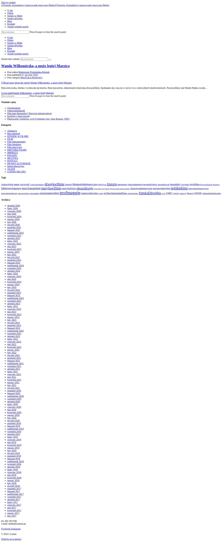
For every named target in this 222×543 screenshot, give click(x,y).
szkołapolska (132, 193)
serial (101, 193)
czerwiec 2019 (14, 439)
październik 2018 (15, 461)
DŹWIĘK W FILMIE (17, 136)
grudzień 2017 (14, 488)
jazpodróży (175, 184)
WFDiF (198, 193)
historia (112, 184)
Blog (9, 48)
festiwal (68, 184)
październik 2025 (15, 233)
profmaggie (70, 192)
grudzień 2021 (14, 358)
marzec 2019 (13, 448)
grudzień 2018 (14, 456)
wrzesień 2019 (14, 431)
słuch (163, 193)
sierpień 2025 (13, 238)
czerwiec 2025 (14, 243)
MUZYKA (26, 77)
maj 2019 (11, 442)
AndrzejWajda (7, 184)
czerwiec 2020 (14, 407)
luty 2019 (11, 450)
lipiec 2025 (12, 241)
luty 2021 (11, 385)
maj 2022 (11, 344)
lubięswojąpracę (11, 188)
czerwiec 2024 (14, 276)
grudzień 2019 (14, 423)
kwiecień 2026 (14, 216)
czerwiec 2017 (14, 505)
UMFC (169, 193)
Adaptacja (12, 131)
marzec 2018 (13, 480)
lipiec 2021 (12, 371)
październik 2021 (15, 363)
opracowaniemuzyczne (141, 188)
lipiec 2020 (12, 404)
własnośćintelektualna (211, 193)
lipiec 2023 (12, 306)
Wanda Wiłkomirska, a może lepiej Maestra (35, 66)
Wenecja (190, 193)
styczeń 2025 (13, 257)
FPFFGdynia (102, 184)
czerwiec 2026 (14, 211)
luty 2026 (11, 222)
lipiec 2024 (12, 273)
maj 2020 (11, 409)
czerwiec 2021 (14, 374)
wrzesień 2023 (14, 301)
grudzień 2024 (14, 260)
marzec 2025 (13, 252)
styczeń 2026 (13, 224)
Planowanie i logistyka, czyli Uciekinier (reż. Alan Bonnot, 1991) (38, 119)
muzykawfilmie (51, 188)
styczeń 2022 (13, 355)
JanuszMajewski (163, 185)
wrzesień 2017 (14, 497)
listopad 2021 (13, 360)
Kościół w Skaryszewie (18, 116)
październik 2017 (15, 494)
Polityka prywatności (11, 539)
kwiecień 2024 (14, 282)
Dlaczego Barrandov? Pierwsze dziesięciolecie (29, 113)
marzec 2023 (13, 317)
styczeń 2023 (13, 322)
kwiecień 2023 (14, 314)
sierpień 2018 (13, 467)
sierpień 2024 (13, 271)
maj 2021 (11, 377)
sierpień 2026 (13, 205)
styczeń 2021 (13, 388)
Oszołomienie (13, 108)
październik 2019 (15, 429)
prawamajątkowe (9, 193)
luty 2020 (11, 418)
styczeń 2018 (13, 486)
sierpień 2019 (13, 434)
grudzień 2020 (14, 390)
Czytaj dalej (27, 93)
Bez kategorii (13, 133)
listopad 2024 (13, 263)
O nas (10, 37)
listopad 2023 (13, 295)
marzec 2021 (13, 382)
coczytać (25, 184)
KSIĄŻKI (12, 155)
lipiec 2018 (12, 469)
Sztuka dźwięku (15, 45)
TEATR (11, 169)
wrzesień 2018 (14, 464)
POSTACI (37, 77)
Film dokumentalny (16, 141)
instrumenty (122, 184)
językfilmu (195, 184)
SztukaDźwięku (150, 193)
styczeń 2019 (13, 453)
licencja (216, 185)
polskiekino (179, 188)
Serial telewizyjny (15, 166)
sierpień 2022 (13, 336)
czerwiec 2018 (14, 472)
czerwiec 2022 (14, 341)
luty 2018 (11, 483)
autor (16, 184)
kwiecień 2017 (14, 510)
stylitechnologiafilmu (115, 193)
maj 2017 (11, 507)
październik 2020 (15, 396)
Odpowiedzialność (16, 110)
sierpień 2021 (13, 369)
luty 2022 (11, 352)
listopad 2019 (13, 426)
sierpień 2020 (13, 401)
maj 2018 (11, 475)
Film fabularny (14, 144)
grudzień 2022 (14, 325)
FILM (10, 139)
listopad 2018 (13, 458)
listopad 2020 (13, 393)
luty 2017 (11, 516)
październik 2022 (15, 331)
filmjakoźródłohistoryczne (84, 184)
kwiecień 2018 (14, 477)
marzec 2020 (13, 415)
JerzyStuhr (185, 185)
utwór (176, 193)
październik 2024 (15, 265)
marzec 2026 (13, 219)
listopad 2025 (13, 230)
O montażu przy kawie (101, 189)
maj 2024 (11, 279)
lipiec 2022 (12, 339)
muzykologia (69, 188)
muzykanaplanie (31, 188)
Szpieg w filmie (14, 43)
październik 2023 (15, 298)
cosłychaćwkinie (37, 185)
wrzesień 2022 (14, 333)
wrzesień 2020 (14, 399)
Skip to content (8, 2)
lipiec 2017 (12, 502)
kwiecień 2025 (14, 249)
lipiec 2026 (12, 208)
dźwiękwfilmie (54, 184)
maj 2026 (11, 214)
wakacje (182, 193)
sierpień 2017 (13, 499)
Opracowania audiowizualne (120, 189)
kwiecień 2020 (14, 412)
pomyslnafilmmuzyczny (198, 188)
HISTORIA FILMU (17, 150)
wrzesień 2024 (14, 268)
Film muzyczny (14, 147)
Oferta (10, 40)
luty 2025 (11, 254)
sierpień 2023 (13, 303)
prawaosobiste (23, 193)
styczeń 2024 (13, 290)
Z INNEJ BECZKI (16, 171)
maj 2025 (11, 246)
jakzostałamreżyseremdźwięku (142, 184)
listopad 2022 (13, 328)
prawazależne (35, 193)
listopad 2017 (13, 491)
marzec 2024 (13, 284)
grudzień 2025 (14, 227)
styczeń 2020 (13, 420)
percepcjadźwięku (161, 188)
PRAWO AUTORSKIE (19, 163)
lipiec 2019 (12, 437)
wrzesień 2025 (14, 235)
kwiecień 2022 (14, 347)
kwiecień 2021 (14, 380)
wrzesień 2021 (14, 366)
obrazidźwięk (84, 188)
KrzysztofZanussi (206, 184)
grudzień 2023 (14, 292)
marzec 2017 (13, 513)
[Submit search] (50, 59)
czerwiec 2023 (14, 309)
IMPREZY (12, 152)
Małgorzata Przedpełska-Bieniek (34, 72)
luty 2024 (11, 287)
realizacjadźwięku (89, 193)
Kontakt (11, 51)
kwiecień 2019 (14, 445)
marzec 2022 (13, 350)
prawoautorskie (49, 193)
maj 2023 (11, 312)
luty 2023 (11, 320)
